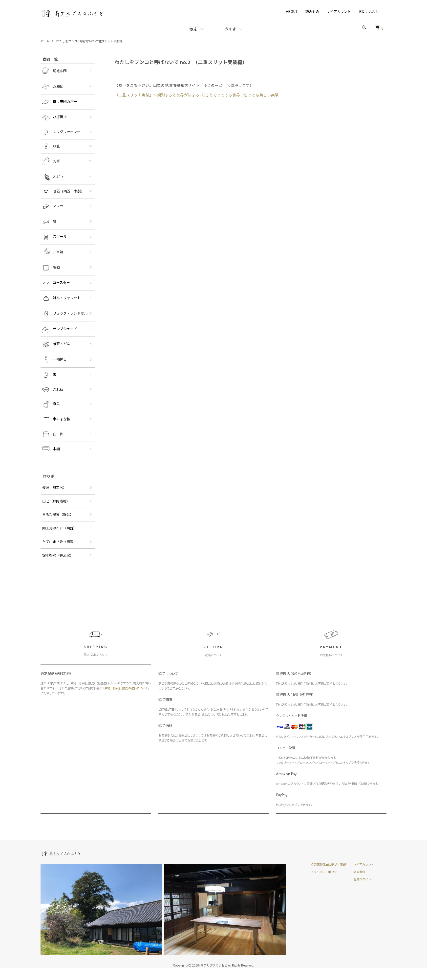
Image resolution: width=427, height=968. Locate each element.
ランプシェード (65, 328)
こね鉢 (58, 389)
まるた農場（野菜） (57, 514)
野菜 (56, 403)
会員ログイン (362, 879)
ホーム (45, 41)
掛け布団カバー (65, 101)
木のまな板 (61, 418)
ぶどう (58, 176)
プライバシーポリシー (325, 872)
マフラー (60, 205)
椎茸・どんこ (63, 343)
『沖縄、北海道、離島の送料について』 (126, 688)
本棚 (56, 448)
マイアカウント (339, 11)
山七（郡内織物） (56, 500)
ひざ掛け (60, 116)
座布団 (58, 86)
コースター (61, 282)
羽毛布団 (60, 70)
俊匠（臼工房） (54, 487)
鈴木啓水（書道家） (57, 555)
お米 (56, 161)
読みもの (312, 11)
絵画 (56, 267)
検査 (56, 146)
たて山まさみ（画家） (59, 541)
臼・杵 (58, 433)
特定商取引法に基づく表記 (328, 864)
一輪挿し (60, 359)
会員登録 (359, 872)
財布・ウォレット (67, 297)
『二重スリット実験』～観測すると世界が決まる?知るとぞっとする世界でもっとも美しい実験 (197, 94)
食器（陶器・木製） (68, 191)
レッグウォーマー (67, 131)
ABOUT (292, 11)
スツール (60, 236)
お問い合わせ (368, 11)
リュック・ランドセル (70, 313)
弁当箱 (58, 251)
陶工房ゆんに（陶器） (59, 527)
